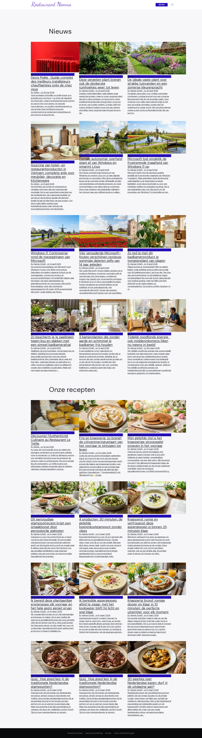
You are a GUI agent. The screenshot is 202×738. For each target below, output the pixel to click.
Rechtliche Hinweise (75, 733)
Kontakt (108, 733)
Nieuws (162, 5)
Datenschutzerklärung (94, 733)
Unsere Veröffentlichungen (124, 733)
